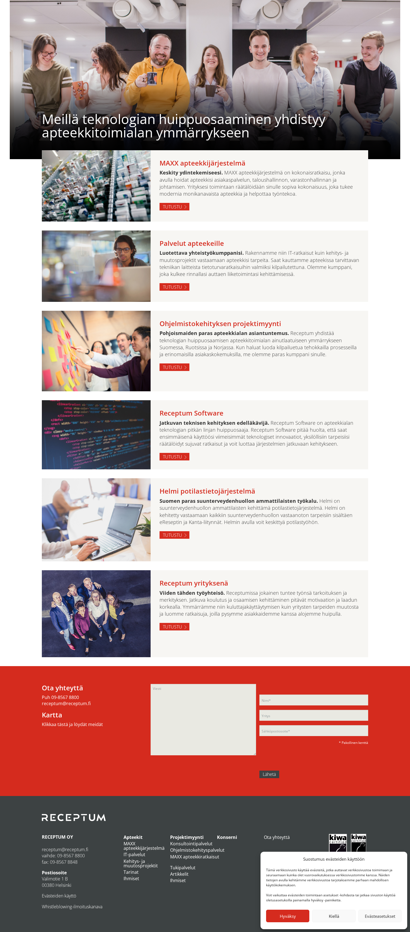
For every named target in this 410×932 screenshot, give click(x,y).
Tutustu (172, 207)
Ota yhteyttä (277, 837)
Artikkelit (179, 874)
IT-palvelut (134, 854)
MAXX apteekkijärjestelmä (144, 845)
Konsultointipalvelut (191, 843)
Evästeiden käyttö (59, 896)
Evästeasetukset (380, 916)
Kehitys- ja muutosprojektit (141, 863)
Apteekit (133, 837)
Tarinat (131, 872)
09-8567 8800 (65, 697)
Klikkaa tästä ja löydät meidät (72, 724)
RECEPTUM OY (57, 837)
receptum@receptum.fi (66, 703)
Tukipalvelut (183, 867)
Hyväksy (288, 916)
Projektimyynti (187, 837)
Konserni (227, 837)
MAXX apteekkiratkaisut (194, 857)
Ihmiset (131, 878)
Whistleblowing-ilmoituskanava (72, 907)
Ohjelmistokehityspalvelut (197, 850)
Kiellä (334, 916)
